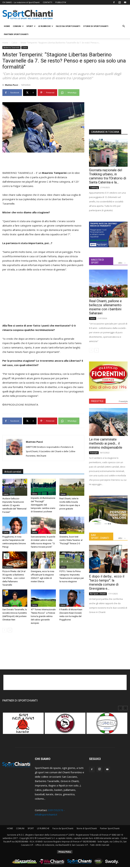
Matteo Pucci (11, 85)
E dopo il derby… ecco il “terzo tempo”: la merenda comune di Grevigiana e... (106, 582)
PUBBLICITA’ (60, 2)
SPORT (29, 26)
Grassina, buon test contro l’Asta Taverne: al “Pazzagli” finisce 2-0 (70, 540)
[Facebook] (113, 2)
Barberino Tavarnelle (11, 47)
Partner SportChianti (16, 34)
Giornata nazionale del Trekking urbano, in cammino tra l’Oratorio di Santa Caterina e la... (107, 176)
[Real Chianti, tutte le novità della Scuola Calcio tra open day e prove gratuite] (71, 487)
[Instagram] (119, 2)
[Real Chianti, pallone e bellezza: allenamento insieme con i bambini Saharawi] (108, 283)
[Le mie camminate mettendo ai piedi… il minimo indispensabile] (108, 422)
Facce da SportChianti (68, 26)
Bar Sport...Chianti (98, 594)
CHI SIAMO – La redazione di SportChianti (21, 2)
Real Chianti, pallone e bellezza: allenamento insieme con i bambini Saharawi (105, 307)
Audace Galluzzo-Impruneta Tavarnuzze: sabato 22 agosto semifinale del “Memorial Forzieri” (14, 505)
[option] (23, 725)
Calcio (14, 42)
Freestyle (123, 401)
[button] (124, 26)
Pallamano (8, 567)
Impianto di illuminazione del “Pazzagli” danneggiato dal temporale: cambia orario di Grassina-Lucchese (43, 505)
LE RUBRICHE (44, 26)
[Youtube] (125, 2)
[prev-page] (4, 630)
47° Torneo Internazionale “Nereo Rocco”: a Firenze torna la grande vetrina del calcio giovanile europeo (43, 616)
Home (5, 42)
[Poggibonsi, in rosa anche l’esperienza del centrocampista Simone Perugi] (14, 525)
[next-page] (10, 630)
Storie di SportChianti (95, 26)
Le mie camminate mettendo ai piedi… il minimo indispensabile (105, 443)
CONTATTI (47, 2)
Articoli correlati (12, 471)
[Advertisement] (43, 162)
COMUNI (17, 26)
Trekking (94, 187)
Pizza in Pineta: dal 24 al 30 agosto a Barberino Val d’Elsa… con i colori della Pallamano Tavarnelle (13, 578)
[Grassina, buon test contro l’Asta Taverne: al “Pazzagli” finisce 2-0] (71, 525)
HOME (7, 26)
